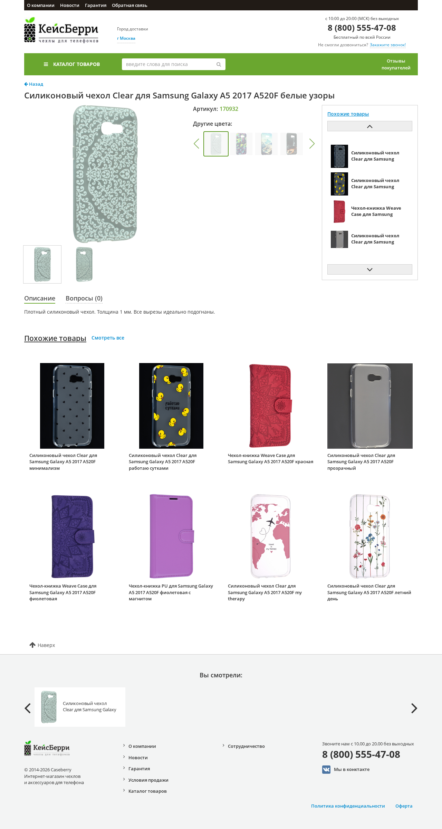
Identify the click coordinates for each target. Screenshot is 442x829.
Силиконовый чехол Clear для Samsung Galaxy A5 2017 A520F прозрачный (361, 461)
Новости (69, 5)
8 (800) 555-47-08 (362, 27)
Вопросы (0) (84, 298)
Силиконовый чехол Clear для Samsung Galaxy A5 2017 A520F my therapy (265, 592)
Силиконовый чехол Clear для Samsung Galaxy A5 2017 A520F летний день (369, 592)
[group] (216, 143)
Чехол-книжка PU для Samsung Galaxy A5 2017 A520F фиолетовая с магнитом (171, 592)
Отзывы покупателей (396, 64)
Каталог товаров (76, 64)
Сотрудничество (246, 746)
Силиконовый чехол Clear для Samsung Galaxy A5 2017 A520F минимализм (63, 461)
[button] (196, 144)
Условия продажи (148, 780)
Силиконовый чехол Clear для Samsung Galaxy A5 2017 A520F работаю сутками (162, 461)
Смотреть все (108, 337)
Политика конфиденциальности (348, 806)
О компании (41, 5)
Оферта (404, 806)
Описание (39, 298)
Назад (35, 84)
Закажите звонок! (388, 45)
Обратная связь (129, 5)
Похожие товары (55, 338)
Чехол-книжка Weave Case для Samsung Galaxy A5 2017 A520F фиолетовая (62, 592)
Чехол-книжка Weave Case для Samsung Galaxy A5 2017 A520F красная (270, 458)
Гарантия (95, 5)
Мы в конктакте (351, 769)
